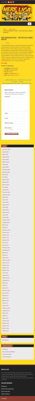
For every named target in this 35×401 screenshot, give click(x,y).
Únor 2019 (5, 242)
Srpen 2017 (5, 288)
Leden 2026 (5, 152)
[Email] (9, 2)
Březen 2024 (5, 184)
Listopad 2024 (6, 172)
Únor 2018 (5, 273)
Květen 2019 (5, 235)
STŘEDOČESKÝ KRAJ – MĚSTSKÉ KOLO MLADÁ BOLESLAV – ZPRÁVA (17, 80)
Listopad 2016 (6, 310)
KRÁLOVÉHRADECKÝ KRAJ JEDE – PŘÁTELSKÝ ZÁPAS (17, 83)
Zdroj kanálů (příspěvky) (8, 351)
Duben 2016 (5, 325)
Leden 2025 (5, 167)
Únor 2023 (5, 200)
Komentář (7, 96)
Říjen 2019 (5, 225)
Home (4, 29)
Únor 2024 (5, 187)
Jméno (6, 113)
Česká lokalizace (6, 357)
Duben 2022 (5, 205)
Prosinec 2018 (6, 247)
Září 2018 (4, 255)
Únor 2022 (5, 207)
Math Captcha (8, 127)
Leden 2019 (5, 245)
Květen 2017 (5, 295)
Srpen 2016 (5, 318)
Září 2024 (4, 177)
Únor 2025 (5, 164)
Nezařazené (12, 29)
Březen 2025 (5, 162)
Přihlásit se (5, 349)
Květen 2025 (5, 157)
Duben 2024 (5, 182)
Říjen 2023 (5, 197)
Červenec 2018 (6, 260)
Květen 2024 (5, 179)
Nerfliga (7, 42)
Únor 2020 (5, 215)
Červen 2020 (5, 212)
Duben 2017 (5, 298)
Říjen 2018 (5, 252)
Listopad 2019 (6, 222)
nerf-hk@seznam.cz (13, 73)
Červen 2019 (5, 232)
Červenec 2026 (6, 149)
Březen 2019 (5, 240)
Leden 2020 (5, 217)
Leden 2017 (5, 305)
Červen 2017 (5, 293)
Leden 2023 (5, 202)
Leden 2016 (5, 331)
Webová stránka (9, 123)
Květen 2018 (5, 265)
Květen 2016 (5, 323)
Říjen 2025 (5, 154)
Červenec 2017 (6, 290)
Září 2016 (4, 315)
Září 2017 (4, 285)
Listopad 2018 (6, 250)
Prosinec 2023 (6, 192)
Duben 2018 (5, 268)
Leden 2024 (5, 189)
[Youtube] (11, 2)
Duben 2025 (5, 159)
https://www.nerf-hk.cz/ (13, 75)
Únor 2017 (5, 303)
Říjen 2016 (5, 313)
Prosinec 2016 (6, 308)
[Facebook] (13, 2)
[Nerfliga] (17, 12)
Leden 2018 (5, 275)
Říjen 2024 (5, 174)
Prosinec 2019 (6, 220)
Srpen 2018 (5, 257)
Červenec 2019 (6, 230)
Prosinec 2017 (6, 278)
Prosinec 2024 (6, 169)
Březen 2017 (5, 300)
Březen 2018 (5, 270)
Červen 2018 (5, 263)
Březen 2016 (5, 328)
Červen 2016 (5, 320)
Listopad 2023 (6, 195)
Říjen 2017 (5, 283)
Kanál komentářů (6, 354)
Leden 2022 (5, 210)
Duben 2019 (5, 237)
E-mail (6, 118)
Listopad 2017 (6, 280)
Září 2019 (4, 227)
